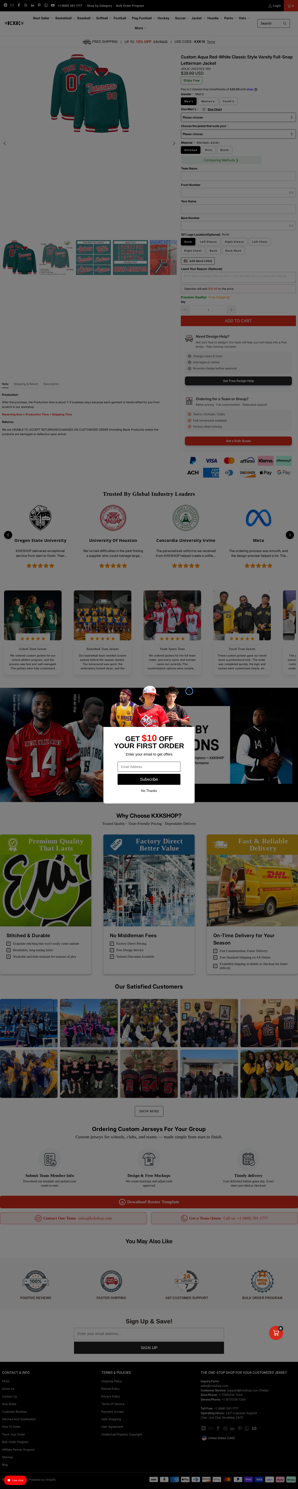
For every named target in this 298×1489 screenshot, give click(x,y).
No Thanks (149, 790)
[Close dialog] (189, 691)
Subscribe (149, 779)
